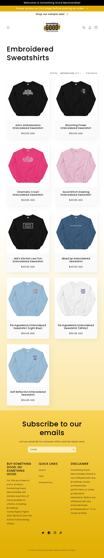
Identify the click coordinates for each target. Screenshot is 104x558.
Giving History (46, 482)
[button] (8, 28)
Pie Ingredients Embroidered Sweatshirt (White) (76, 327)
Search (42, 470)
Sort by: (54, 73)
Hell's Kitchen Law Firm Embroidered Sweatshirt (28, 260)
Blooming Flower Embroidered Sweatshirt (76, 127)
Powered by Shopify (67, 550)
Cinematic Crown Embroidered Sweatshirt (28, 193)
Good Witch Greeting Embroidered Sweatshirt (76, 193)
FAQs (41, 476)
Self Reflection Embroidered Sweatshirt (28, 393)
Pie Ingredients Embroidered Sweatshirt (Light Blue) (28, 327)
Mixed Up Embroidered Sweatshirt (76, 260)
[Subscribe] (73, 449)
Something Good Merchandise (47, 550)
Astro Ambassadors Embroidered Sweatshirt (28, 127)
